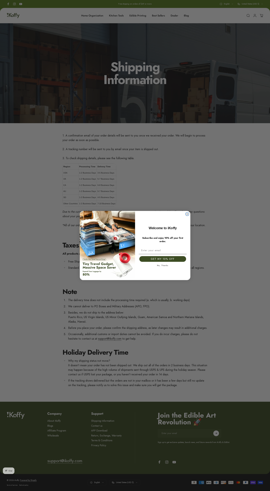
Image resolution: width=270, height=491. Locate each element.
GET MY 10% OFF (162, 259)
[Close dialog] (187, 214)
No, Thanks (162, 265)
